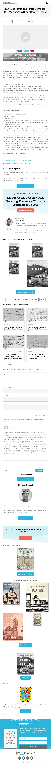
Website (5, 404)
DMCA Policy (31, 762)
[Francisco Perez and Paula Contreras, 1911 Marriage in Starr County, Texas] (25, 37)
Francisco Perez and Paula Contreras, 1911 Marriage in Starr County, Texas (25, 10)
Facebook (17, 229)
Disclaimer (37, 762)
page (31, 232)
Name (8, 388)
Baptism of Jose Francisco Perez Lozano (15, 157)
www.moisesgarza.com (21, 230)
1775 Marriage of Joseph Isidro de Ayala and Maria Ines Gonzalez (36, 356)
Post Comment (42, 415)
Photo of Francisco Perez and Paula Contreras (17, 163)
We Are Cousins (24, 225)
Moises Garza (7, 324)
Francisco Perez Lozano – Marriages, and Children (18, 160)
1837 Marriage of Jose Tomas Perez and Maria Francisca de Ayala (37, 329)
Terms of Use (44, 762)
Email (8, 396)
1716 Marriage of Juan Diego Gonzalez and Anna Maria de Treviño (13, 329)
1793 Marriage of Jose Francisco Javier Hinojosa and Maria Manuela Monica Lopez (13, 357)
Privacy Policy (23, 762)
